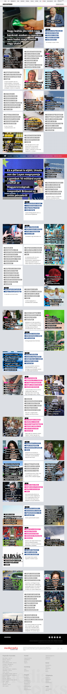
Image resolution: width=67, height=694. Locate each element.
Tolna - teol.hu (6, 681)
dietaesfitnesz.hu (27, 689)
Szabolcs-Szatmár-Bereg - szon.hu (10, 679)
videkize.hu (48, 657)
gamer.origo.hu (27, 681)
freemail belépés (59, 4)
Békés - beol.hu (6, 661)
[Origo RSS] (60, 637)
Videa (18, 1)
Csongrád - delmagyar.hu (8, 664)
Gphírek (36, 1)
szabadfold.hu (27, 659)
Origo (5, 1)
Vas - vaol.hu (5, 682)
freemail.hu (48, 677)
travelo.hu (26, 688)
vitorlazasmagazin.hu (50, 655)
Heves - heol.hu (6, 672)
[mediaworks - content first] (11, 648)
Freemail (27, 1)
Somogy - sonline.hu (7, 678)
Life (8, 1)
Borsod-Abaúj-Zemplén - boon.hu (9, 662)
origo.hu (25, 662)
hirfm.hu (47, 690)
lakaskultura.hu (27, 680)
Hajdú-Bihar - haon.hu (7, 670)
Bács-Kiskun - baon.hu (7, 658)
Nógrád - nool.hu (6, 676)
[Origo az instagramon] (55, 637)
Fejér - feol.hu (5, 667)
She (40, 1)
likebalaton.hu (27, 683)
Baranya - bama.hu (7, 659)
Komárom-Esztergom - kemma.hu (10, 675)
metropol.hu (48, 668)
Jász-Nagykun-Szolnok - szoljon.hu (10, 673)
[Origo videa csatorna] (57, 637)
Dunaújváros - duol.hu (7, 665)
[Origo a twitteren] (52, 637)
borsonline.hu (48, 665)
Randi (45, 1)
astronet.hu (26, 677)
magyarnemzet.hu (28, 658)
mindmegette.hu (27, 686)
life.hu (47, 669)
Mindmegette (13, 1)
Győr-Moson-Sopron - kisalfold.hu (10, 669)
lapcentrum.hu (48, 682)
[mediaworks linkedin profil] (61, 648)
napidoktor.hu (27, 684)
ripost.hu (47, 666)
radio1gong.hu (49, 688)
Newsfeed (22, 1)
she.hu (47, 671)
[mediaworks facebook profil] (58, 648)
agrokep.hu (26, 670)
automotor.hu (27, 678)
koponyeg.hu (48, 679)
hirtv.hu (25, 661)
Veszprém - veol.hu (7, 684)
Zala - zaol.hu (5, 686)
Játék (55, 1)
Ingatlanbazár (50, 1)
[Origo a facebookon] (49, 637)
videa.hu (47, 681)
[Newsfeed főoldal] (7, 637)
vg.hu (25, 669)
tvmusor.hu (48, 658)
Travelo (32, 1)
